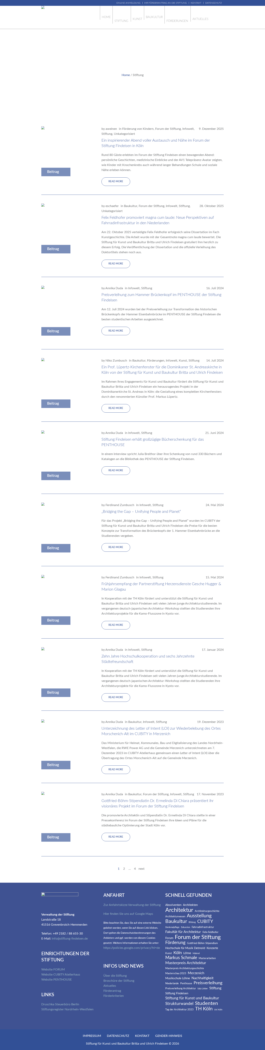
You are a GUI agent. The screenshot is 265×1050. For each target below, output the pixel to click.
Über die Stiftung (115, 975)
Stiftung (106, 133)
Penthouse (186, 983)
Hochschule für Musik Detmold (185, 948)
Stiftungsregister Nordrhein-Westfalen (67, 1009)
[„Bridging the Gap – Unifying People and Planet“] (66, 529)
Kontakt (142, 1035)
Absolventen (173, 905)
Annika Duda (114, 288)
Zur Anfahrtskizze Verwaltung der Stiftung (132, 904)
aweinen (111, 128)
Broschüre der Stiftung (118, 980)
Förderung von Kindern (138, 128)
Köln (177, 953)
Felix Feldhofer (210, 932)
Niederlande (172, 983)
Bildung (192, 922)
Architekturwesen (175, 916)
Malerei (196, 953)
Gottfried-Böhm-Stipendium (202, 943)
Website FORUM (53, 969)
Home (126, 75)
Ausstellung (199, 915)
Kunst (183, 360)
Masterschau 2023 (175, 973)
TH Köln (204, 1008)
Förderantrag (112, 990)
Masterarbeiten (207, 958)
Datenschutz (118, 1035)
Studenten (206, 1003)
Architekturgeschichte (207, 911)
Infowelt (188, 128)
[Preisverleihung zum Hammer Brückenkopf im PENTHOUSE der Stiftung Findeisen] (66, 313)
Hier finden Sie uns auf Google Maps (128, 913)
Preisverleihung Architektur (180, 988)
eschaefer (112, 206)
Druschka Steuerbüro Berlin (60, 1004)
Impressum (92, 1035)
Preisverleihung (208, 983)
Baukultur (130, 206)
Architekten (190, 905)
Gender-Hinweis (168, 1035)
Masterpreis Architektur (185, 963)
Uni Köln (218, 1010)
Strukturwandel (179, 1004)
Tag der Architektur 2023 (179, 1009)
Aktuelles (109, 985)
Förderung (175, 943)
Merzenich (196, 973)
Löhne (187, 953)
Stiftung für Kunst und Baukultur (192, 998)
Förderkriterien (113, 995)
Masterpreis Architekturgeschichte (184, 968)
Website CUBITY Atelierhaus (60, 974)
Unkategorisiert (124, 133)
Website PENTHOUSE (56, 979)
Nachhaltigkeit (202, 978)
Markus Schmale (181, 958)
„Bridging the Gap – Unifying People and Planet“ (141, 512)
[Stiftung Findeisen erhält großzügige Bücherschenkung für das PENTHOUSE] (66, 457)
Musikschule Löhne (177, 978)
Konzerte (212, 948)
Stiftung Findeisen (176, 993)
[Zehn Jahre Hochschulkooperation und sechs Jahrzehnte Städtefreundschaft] (66, 674)
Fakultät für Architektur (183, 932)
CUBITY (205, 921)
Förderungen (155, 360)
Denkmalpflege (172, 927)
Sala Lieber (202, 989)
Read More (115, 181)
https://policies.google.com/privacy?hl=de (131, 947)
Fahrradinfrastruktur (203, 927)
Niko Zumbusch (116, 360)
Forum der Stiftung (168, 128)
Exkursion (185, 927)
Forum (169, 938)
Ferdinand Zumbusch (120, 505)
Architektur (179, 910)
